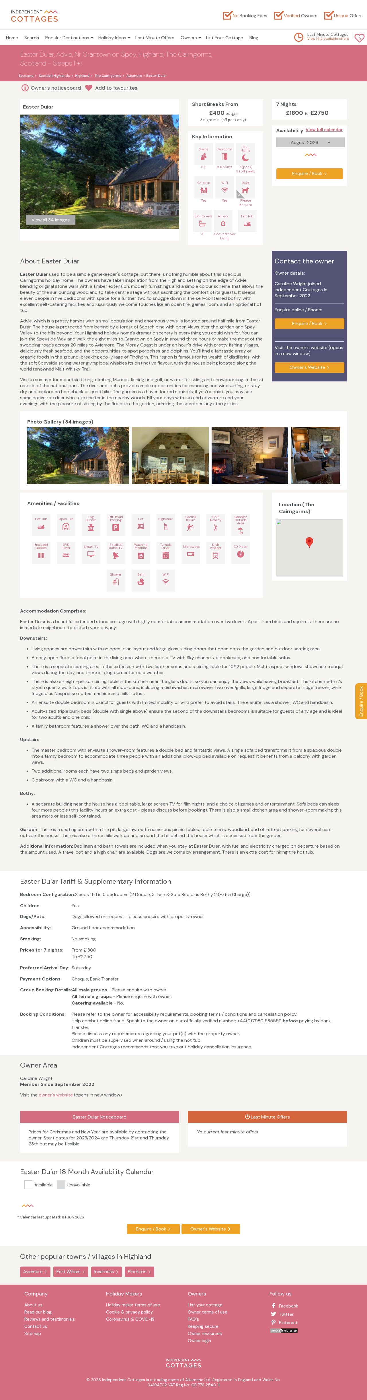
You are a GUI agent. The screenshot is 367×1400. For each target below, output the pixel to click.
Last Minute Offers (154, 38)
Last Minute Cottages (327, 34)
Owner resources (205, 1334)
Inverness (104, 1272)
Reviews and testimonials (49, 1319)
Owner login (199, 1341)
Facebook (288, 1306)
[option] (79, 455)
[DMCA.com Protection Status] (284, 1332)
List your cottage (205, 1305)
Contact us (35, 1326)
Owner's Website (307, 367)
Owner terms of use (207, 1312)
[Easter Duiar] (78, 455)
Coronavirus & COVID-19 (130, 1319)
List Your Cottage (224, 38)
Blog (253, 38)
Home (12, 38)
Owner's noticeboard (56, 87)
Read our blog (38, 1312)
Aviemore (33, 1272)
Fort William (68, 1272)
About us (33, 1305)
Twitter (286, 1314)
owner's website (56, 1095)
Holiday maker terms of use (133, 1305)
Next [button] (334, 455)
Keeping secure (203, 1326)
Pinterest (288, 1323)
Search (31, 38)
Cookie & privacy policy (129, 1312)
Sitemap (32, 1334)
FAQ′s (193, 1319)
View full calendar (324, 129)
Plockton (137, 1272)
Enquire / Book (361, 701)
